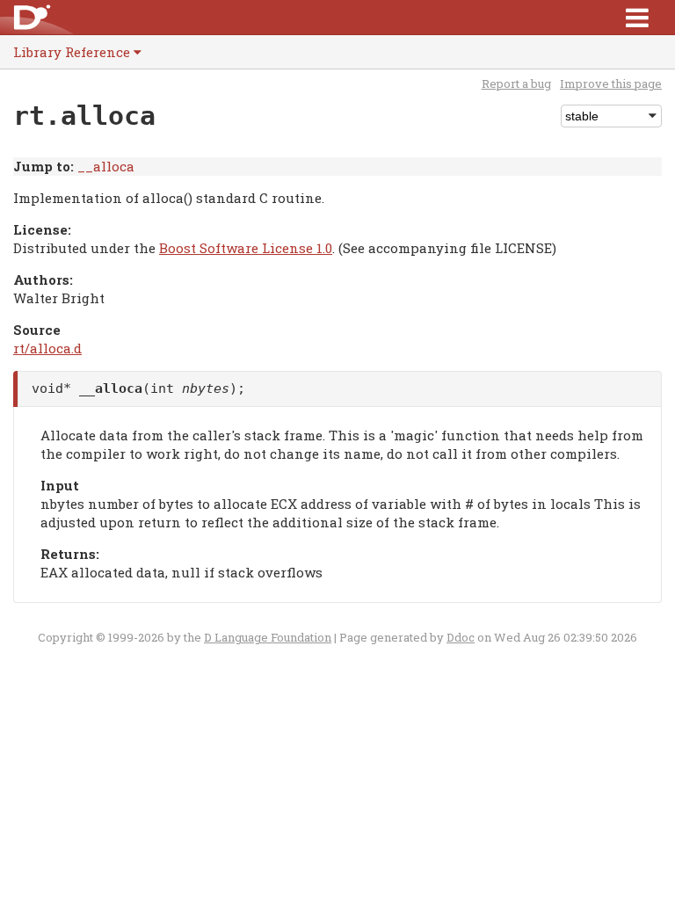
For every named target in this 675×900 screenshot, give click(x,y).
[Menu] (637, 17)
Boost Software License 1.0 (245, 248)
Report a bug (516, 83)
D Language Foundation (267, 637)
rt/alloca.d (47, 348)
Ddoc (460, 637)
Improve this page (611, 83)
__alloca (105, 166)
